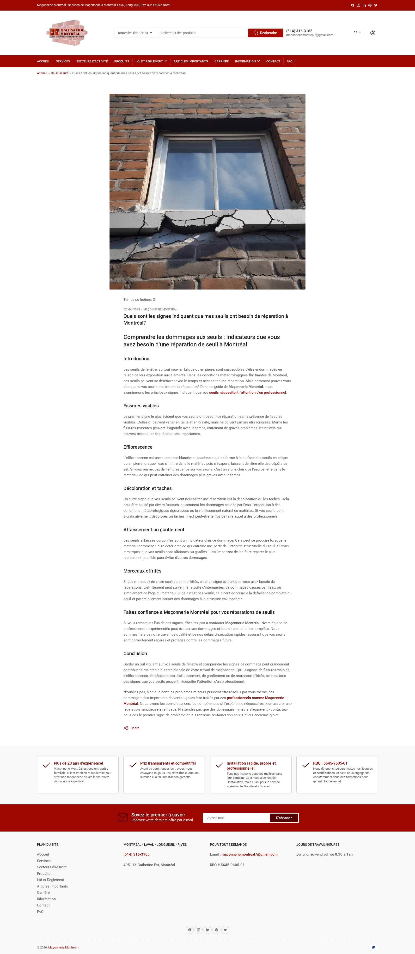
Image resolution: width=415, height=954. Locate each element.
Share (135, 728)
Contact (273, 61)
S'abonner (284, 818)
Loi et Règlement (149, 61)
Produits (121, 61)
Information (245, 61)
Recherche (268, 33)
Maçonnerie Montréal (62, 947)
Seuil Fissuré (59, 73)
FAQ (290, 61)
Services (63, 61)
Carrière (221, 61)
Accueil (43, 61)
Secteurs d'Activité (92, 61)
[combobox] (220, 33)
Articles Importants (191, 61)
